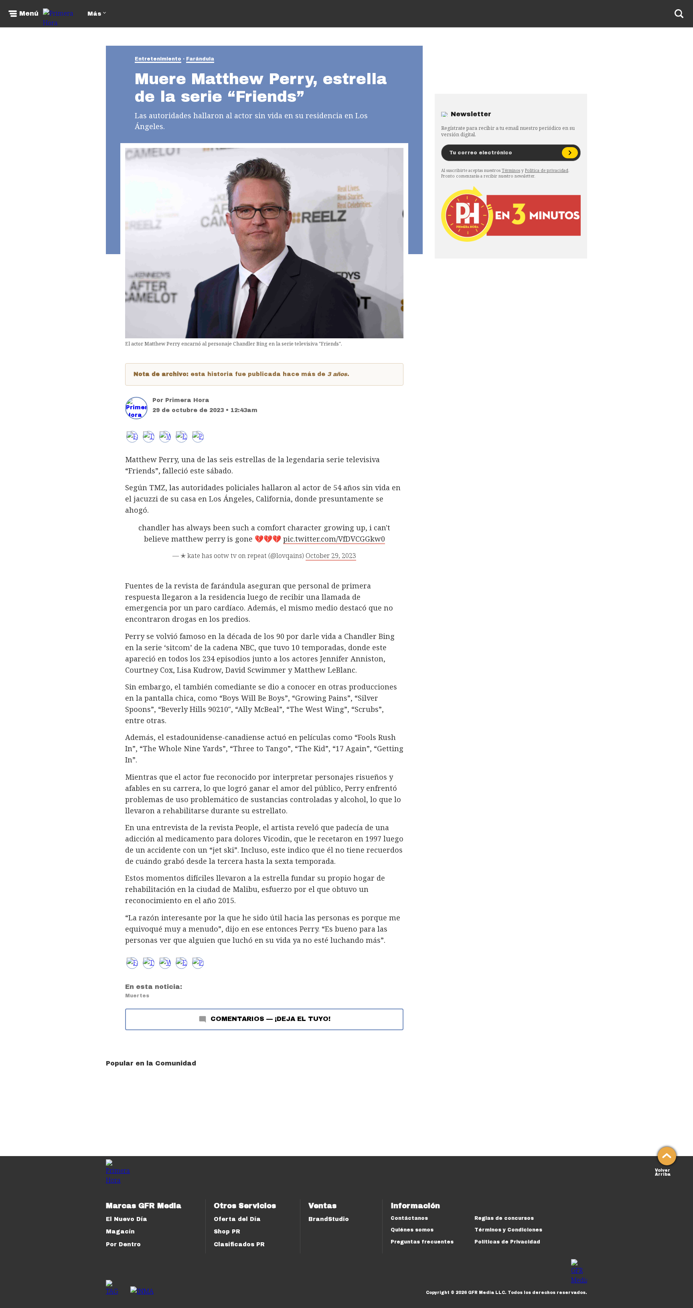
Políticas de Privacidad (507, 1242)
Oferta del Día (237, 1219)
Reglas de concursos (504, 1218)
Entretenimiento (158, 59)
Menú (28, 13)
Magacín (120, 1232)
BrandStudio (328, 1219)
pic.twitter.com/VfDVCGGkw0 (334, 539)
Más (94, 14)
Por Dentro (123, 1244)
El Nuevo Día (126, 1219)
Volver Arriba (663, 1171)
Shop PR (227, 1232)
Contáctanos (409, 1218)
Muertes (137, 996)
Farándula (200, 59)
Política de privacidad (546, 170)
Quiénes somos (412, 1230)
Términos (511, 170)
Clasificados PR (239, 1244)
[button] (148, 437)
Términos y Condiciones (508, 1230)
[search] (679, 13)
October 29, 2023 (331, 555)
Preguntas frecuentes (422, 1242)
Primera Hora (187, 400)
